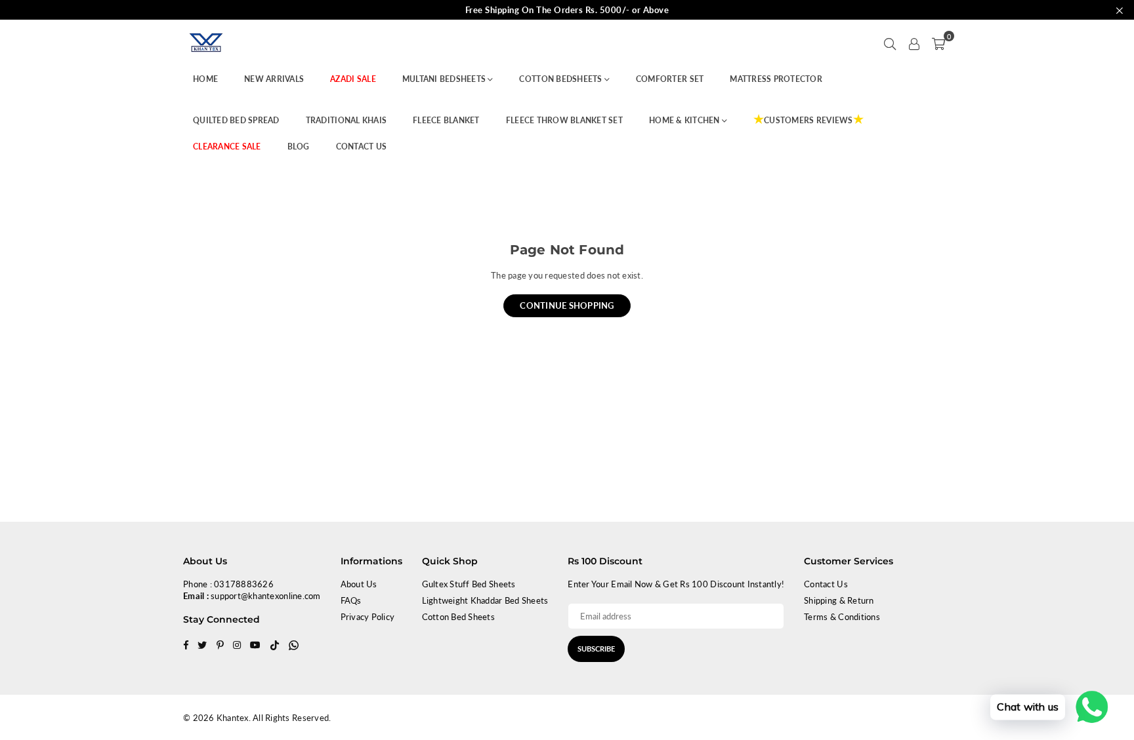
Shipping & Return (838, 600)
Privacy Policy (368, 617)
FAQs (351, 600)
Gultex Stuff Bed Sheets (469, 584)
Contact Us (826, 584)
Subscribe (596, 648)
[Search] (890, 42)
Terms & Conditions (842, 617)
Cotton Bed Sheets (458, 617)
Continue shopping (567, 305)
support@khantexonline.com (266, 596)
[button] (938, 42)
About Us (359, 584)
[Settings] (914, 42)
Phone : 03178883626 (228, 584)
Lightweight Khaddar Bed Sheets (485, 600)
